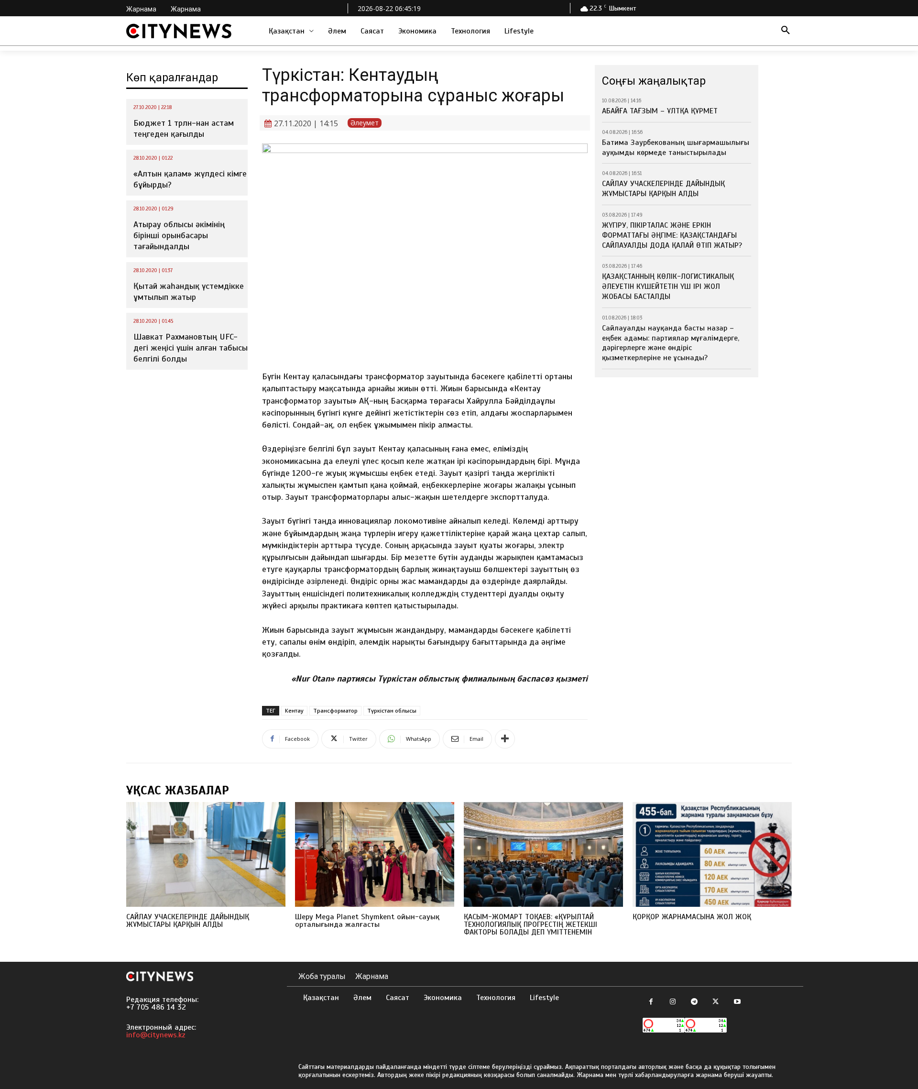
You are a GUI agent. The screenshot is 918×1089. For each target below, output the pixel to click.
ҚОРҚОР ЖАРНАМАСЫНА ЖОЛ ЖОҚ (692, 917)
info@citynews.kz (156, 1035)
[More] (505, 738)
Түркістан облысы (391, 710)
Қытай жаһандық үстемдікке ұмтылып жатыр (188, 291)
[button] (785, 31)
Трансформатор (335, 710)
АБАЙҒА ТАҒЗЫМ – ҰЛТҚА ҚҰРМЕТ (660, 111)
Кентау (294, 710)
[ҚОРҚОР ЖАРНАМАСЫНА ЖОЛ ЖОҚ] (712, 854)
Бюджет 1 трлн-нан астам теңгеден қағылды (183, 128)
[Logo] (178, 31)
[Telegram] (694, 1002)
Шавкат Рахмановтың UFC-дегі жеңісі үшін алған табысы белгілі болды (190, 347)
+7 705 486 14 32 (156, 1007)
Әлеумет (364, 122)
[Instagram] (672, 1002)
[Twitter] (715, 1002)
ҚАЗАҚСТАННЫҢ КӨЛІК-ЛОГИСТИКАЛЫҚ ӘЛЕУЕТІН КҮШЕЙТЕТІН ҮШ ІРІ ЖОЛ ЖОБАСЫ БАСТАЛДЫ (668, 286)
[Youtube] (737, 1002)
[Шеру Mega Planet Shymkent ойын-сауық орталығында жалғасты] (374, 854)
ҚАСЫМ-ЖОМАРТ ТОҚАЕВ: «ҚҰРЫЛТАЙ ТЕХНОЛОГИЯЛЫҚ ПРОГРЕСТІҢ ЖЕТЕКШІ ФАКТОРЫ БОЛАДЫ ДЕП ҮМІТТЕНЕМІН (530, 924)
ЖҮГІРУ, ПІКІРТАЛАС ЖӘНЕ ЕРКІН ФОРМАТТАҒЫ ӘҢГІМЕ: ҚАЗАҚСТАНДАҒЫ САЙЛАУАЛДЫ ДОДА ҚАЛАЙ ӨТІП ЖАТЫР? (672, 235)
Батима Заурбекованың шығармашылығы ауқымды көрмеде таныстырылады (675, 147)
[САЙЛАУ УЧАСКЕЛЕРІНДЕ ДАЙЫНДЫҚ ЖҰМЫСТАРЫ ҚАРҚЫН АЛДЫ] (205, 854)
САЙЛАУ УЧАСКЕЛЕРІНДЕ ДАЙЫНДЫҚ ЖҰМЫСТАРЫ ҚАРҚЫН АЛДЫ (663, 188)
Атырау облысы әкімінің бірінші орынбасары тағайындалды (179, 235)
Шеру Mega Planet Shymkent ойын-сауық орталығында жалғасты (367, 920)
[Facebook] (651, 1002)
